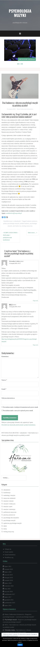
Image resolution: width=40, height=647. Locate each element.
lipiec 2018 (8, 583)
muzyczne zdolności (9, 498)
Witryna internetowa (8, 398)
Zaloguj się (8, 549)
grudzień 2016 (9, 600)
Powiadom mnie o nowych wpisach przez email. (18, 410)
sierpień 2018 (9, 580)
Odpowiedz (35, 300)
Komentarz (5, 356)
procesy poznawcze (9, 515)
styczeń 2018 (9, 591)
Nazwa (4, 380)
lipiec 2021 (8, 566)
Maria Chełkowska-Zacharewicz (25, 109)
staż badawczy (17, 226)
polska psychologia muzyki (11, 223)
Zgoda (20, 644)
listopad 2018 (9, 577)
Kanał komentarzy (10, 554)
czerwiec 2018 (9, 586)
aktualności (17, 221)
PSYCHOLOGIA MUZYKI (20, 13)
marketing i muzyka (9, 495)
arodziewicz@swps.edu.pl (14, 213)
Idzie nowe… (32, 232)
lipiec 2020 (8, 572)
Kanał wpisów (9, 552)
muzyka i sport (8, 506)
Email (3, 389)
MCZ (11, 304)
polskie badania (24, 223)
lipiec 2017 (8, 597)
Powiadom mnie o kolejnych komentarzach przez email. (20, 407)
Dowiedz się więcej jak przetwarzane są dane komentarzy (18, 425)
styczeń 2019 (9, 575)
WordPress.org (9, 557)
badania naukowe (32, 221)
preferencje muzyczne (10, 512)
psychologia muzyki (9, 520)
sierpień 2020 (9, 569)
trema (5, 529)
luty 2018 (7, 589)
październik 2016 (10, 602)
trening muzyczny (27, 226)
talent (5, 526)
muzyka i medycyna (9, 504)
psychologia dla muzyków (11, 517)
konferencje (7, 492)
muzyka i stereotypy (9, 509)
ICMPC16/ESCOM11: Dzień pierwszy (27, 59)
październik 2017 (10, 594)
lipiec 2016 (8, 605)
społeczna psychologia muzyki (12, 523)
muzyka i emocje (8, 501)
